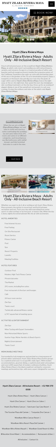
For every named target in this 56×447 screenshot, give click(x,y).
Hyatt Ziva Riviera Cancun (15, 407)
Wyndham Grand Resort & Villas (41, 429)
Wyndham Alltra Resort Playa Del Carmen (27, 423)
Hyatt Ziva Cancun (17, 401)
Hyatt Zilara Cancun (38, 396)
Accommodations (41, 131)
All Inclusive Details (41, 190)
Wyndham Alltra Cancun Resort (27, 418)
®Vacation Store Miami (10, 434)
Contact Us (33, 440)
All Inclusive (22, 440)
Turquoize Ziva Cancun (40, 412)
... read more (14, 159)
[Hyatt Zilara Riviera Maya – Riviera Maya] (23, 6)
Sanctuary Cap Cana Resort (38, 407)
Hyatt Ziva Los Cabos (35, 401)
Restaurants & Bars (14, 190)
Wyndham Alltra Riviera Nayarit (14, 429)
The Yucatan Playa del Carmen (17, 412)
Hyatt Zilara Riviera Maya (18, 396)
